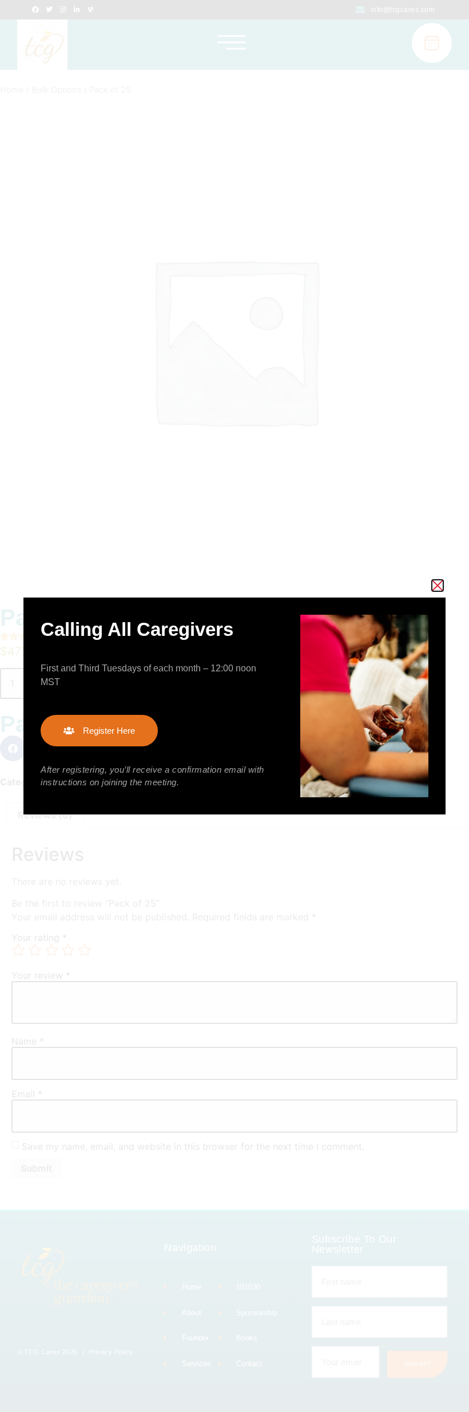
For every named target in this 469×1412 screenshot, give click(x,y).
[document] (234, 706)
